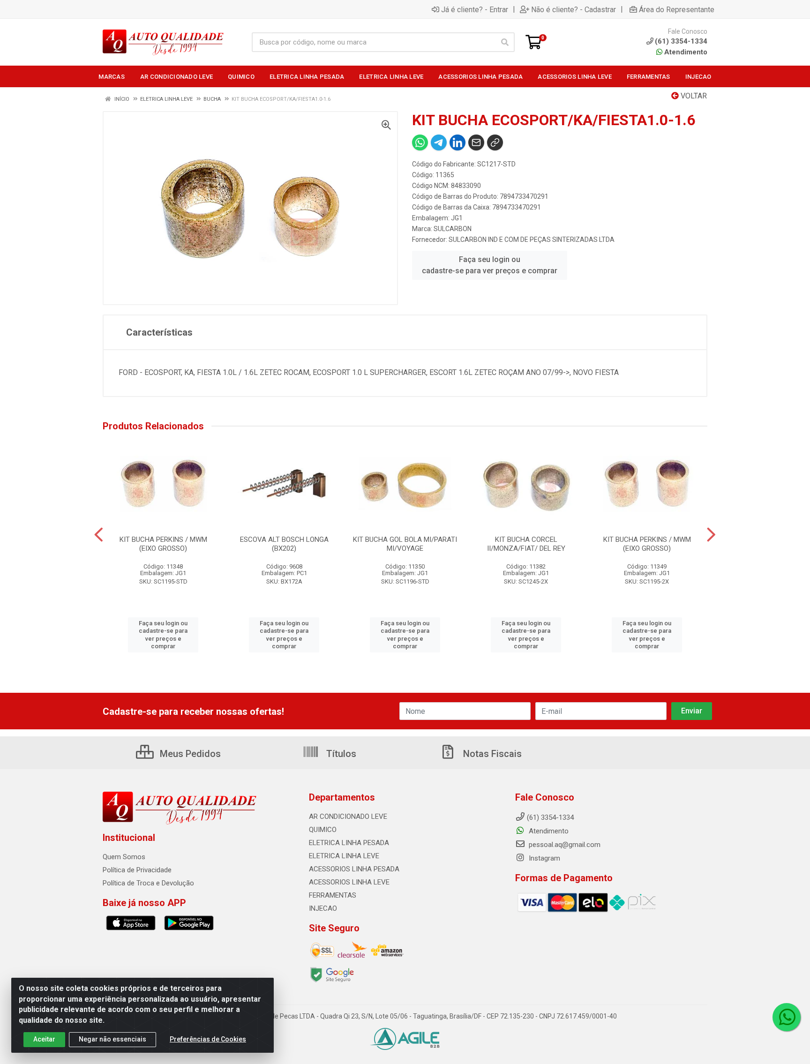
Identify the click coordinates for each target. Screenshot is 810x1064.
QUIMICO (323, 829)
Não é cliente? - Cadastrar (573, 9)
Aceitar (44, 1039)
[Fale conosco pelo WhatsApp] (786, 1017)
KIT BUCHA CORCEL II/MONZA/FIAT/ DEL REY (526, 544)
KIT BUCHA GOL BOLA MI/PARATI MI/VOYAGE (405, 544)
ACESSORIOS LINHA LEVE (349, 882)
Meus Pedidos (189, 753)
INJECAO (323, 908)
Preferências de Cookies (208, 1039)
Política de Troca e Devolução (148, 883)
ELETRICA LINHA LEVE (344, 856)
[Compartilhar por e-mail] (476, 142)
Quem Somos (124, 857)
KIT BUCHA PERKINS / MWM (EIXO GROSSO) (163, 544)
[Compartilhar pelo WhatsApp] (420, 142)
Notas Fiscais (491, 753)
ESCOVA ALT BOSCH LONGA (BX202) (284, 544)
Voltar (693, 95)
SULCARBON (453, 228)
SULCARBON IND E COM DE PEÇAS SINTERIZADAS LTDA (532, 239)
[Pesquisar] (505, 42)
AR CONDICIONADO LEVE (348, 816)
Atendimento (684, 52)
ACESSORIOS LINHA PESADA (354, 869)
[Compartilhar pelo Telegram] (439, 142)
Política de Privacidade (137, 870)
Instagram (543, 858)
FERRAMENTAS (332, 895)
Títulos (340, 753)
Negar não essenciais (112, 1039)
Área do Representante (676, 9)
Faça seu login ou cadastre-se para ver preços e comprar (489, 265)
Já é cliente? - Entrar (474, 9)
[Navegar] (98, 535)
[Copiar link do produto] (495, 142)
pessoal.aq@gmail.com (563, 844)
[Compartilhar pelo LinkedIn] (457, 142)
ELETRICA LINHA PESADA (349, 843)
